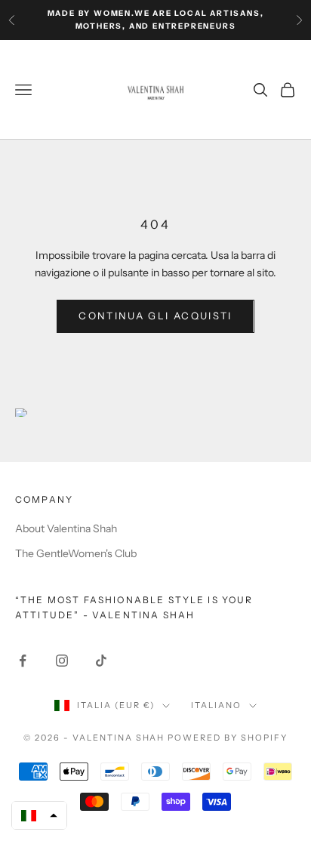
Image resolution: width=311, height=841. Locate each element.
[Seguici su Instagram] (61, 660)
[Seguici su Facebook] (22, 660)
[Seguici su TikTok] (101, 660)
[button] (39, 815)
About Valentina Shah (66, 528)
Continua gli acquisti (155, 316)
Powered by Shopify (228, 737)
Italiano (216, 705)
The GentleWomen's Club (76, 553)
